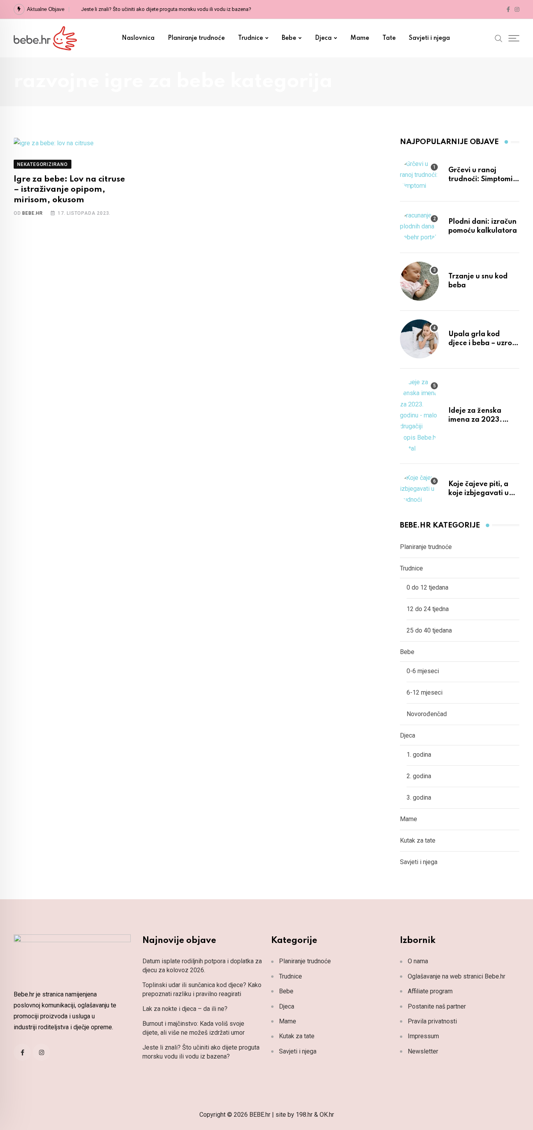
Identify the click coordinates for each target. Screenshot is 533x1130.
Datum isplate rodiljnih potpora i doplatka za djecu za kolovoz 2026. (202, 965)
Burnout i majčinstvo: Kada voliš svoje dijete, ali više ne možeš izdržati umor (193, 1028)
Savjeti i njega (429, 38)
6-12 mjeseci (424, 692)
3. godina (419, 797)
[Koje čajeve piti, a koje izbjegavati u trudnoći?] (419, 488)
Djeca (323, 38)
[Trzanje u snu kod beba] (419, 281)
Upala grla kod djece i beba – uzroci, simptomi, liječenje (483, 343)
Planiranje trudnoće (196, 38)
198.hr (304, 1114)
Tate (389, 38)
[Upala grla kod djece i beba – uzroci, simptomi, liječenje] (419, 338)
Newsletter (423, 1051)
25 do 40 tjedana (429, 630)
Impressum (423, 1036)
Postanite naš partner (437, 1006)
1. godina (419, 754)
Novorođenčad (427, 714)
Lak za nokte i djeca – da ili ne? (184, 1008)
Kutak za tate (417, 840)
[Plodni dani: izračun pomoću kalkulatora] (419, 226)
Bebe (289, 38)
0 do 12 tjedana (427, 587)
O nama (418, 961)
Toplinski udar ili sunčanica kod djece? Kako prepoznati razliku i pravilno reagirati (201, 989)
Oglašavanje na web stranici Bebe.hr (456, 976)
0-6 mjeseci (423, 671)
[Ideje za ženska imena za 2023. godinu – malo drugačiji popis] (419, 415)
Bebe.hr (32, 213)
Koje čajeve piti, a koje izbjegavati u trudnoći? (478, 493)
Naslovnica (138, 38)
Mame (359, 38)
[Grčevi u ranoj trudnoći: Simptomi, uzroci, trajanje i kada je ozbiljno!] (419, 175)
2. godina (419, 776)
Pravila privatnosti (432, 1021)
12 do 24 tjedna (428, 609)
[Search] (499, 38)
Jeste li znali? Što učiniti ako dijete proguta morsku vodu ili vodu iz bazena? (166, 9)
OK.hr (327, 1114)
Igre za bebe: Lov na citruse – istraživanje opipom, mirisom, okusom (69, 189)
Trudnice (250, 38)
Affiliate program (430, 991)
